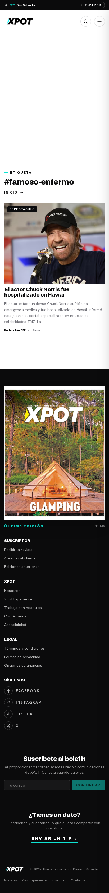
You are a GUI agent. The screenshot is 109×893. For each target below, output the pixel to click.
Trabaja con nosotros (23, 607)
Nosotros (12, 590)
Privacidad (59, 880)
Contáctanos (15, 616)
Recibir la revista (18, 549)
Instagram (29, 702)
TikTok (24, 714)
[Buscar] (85, 21)
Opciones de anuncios (23, 665)
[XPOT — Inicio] (20, 21)
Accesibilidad (15, 624)
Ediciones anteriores (21, 566)
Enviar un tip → (54, 839)
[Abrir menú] (99, 21)
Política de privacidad (22, 656)
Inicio (10, 192)
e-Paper (93, 5)
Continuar (88, 785)
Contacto (78, 880)
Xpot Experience (18, 599)
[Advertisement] (54, 98)
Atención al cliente (20, 558)
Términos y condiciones (24, 648)
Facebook (28, 690)
